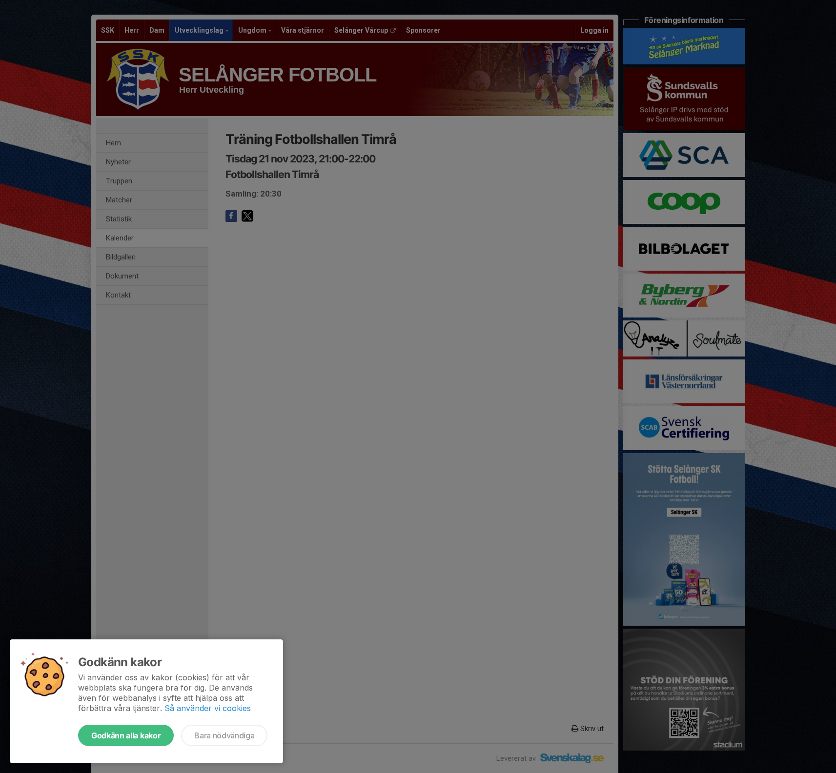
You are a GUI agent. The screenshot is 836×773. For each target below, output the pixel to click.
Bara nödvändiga (224, 735)
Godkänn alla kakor (126, 735)
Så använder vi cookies (207, 708)
